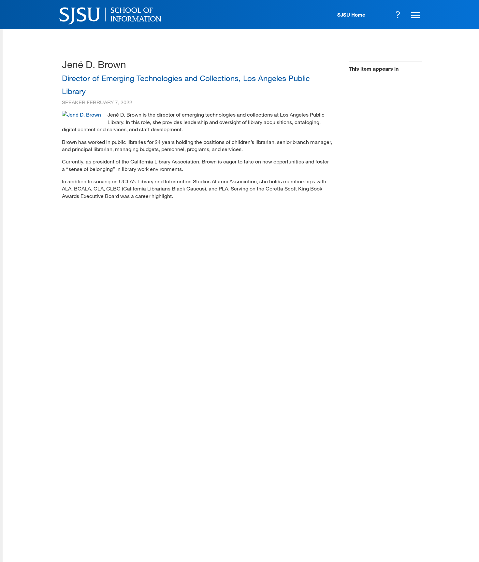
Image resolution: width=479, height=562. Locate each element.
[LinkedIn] (396, 514)
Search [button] (397, 14)
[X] (358, 514)
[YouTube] (415, 514)
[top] (67, 462)
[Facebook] (338, 514)
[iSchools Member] (401, 543)
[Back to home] (376, 474)
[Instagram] (377, 514)
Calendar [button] (379, 14)
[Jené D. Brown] (81, 114)
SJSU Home (351, 15)
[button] (414, 14)
